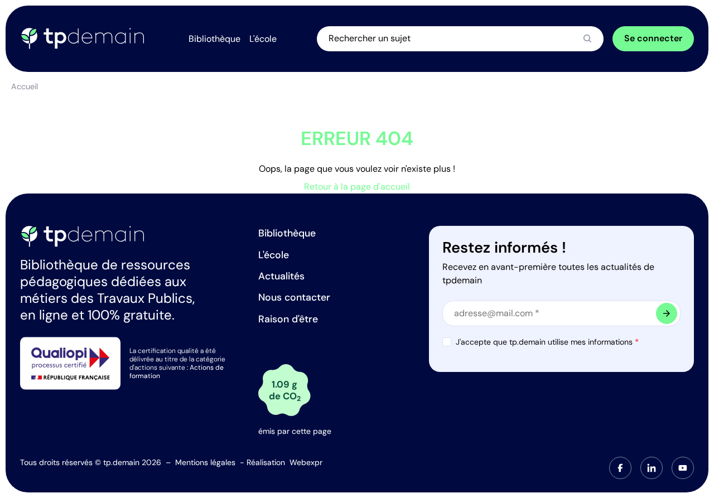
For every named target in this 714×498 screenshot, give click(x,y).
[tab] (620, 468)
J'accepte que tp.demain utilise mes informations (547, 342)
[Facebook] (620, 468)
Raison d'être (288, 319)
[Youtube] (683, 468)
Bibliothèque (287, 233)
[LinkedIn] (651, 468)
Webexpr (306, 462)
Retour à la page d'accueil (357, 186)
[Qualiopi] (70, 363)
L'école (273, 255)
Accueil (24, 86)
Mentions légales (205, 462)
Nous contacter (294, 297)
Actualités (281, 276)
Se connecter (653, 38)
